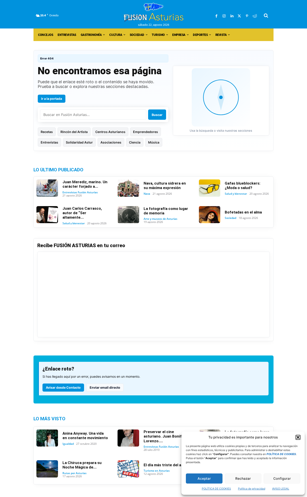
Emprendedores (145, 132)
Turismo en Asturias (157, 470)
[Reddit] (254, 16)
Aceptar (204, 478)
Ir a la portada (51, 98)
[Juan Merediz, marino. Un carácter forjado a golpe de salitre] (47, 188)
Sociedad (230, 218)
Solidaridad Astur (79, 142)
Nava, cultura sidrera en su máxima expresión (165, 185)
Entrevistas (49, 142)
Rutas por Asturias (74, 473)
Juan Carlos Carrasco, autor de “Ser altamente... (82, 213)
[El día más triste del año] (128, 468)
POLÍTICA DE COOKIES (216, 488)
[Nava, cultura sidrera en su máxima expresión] (128, 188)
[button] (298, 437)
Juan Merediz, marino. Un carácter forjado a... (84, 184)
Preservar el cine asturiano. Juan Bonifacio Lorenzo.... (166, 436)
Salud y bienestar (236, 193)
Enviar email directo (105, 387)
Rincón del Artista (74, 132)
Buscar (157, 115)
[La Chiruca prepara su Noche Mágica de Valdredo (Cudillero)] (47, 468)
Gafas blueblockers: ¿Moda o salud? (242, 185)
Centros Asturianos (110, 132)
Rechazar (243, 478)
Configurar (282, 478)
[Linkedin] (231, 16)
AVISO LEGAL (280, 488)
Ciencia (134, 142)
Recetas (47, 132)
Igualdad (68, 444)
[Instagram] (224, 16)
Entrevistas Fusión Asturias (80, 192)
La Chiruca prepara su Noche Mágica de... (82, 464)
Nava (147, 193)
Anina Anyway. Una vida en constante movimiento (85, 435)
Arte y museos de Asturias (160, 219)
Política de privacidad (251, 488)
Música (153, 142)
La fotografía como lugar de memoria (166, 210)
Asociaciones (110, 142)
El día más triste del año (165, 465)
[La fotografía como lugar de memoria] (128, 214)
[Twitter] (239, 16)
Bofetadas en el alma (243, 212)
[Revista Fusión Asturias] (153, 12)
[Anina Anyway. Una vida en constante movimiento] (47, 438)
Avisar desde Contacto (63, 387)
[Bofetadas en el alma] (209, 214)
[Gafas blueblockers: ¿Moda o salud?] (209, 188)
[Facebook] (216, 16)
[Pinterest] (247, 16)
